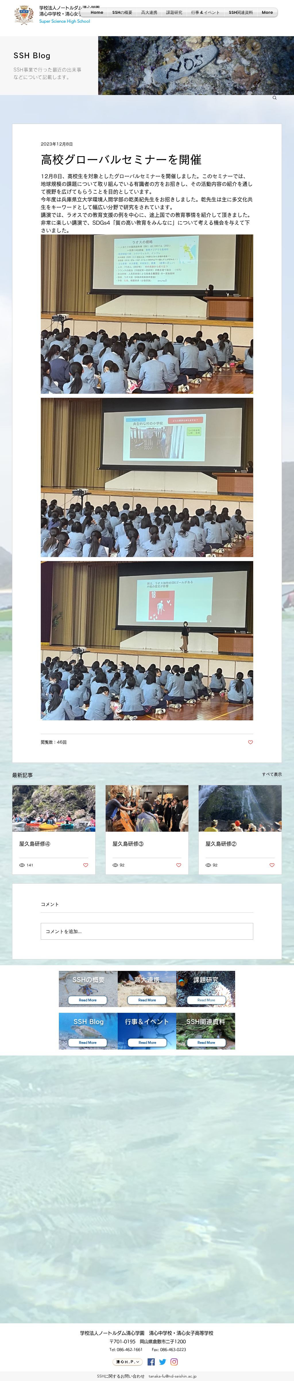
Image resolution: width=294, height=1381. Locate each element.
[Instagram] (174, 1362)
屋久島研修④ (34, 843)
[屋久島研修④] (53, 808)
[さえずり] (162, 1362)
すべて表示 (272, 774)
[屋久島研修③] (147, 808)
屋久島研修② (221, 843)
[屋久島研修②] (240, 808)
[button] (274, 97)
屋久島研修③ (128, 843)
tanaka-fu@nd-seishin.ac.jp (173, 1376)
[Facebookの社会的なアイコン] (151, 1362)
